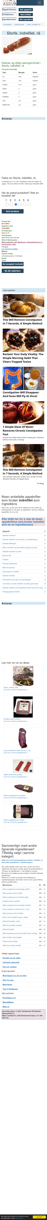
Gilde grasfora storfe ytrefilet (12, 893)
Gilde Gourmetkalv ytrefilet (12, 945)
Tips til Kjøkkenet (10, 989)
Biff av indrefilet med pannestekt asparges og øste (20, 547)
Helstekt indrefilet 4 (9, 535)
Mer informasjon (20, 1218)
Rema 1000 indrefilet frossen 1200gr (15, 917)
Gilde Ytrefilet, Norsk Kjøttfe (12, 937)
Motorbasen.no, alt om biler (15, 975)
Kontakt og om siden (12, 958)
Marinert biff (7, 555)
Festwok (5, 559)
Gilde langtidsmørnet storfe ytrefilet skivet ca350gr (20, 933)
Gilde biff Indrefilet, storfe (11, 921)
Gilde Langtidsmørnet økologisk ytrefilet (16, 889)
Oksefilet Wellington (9, 543)
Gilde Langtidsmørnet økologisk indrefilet (17, 905)
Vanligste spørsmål (11, 962)
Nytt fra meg (8, 980)
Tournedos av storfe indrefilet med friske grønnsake (20, 584)
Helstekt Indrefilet (9, 575)
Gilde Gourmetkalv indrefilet (12, 925)
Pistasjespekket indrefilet (11, 592)
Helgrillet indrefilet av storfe (12, 551)
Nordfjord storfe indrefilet (11, 901)
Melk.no (6, 1006)
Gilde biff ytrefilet (8, 929)
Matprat (4, 251)
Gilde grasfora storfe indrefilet (13, 913)
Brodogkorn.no (9, 997)
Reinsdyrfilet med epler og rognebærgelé (17, 580)
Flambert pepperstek (10, 563)
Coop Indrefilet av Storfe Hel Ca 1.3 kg (16, 909)
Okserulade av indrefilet (11, 571)
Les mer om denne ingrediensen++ (16, 690)
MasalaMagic (8, 1002)
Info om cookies (10, 966)
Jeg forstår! (39, 1217)
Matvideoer (7, 984)
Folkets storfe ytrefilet (10, 941)
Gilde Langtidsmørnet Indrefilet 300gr (15, 897)
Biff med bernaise (9, 567)
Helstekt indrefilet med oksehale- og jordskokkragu (20, 539)
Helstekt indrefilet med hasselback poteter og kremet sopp (23, 588)
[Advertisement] (23, 144)
